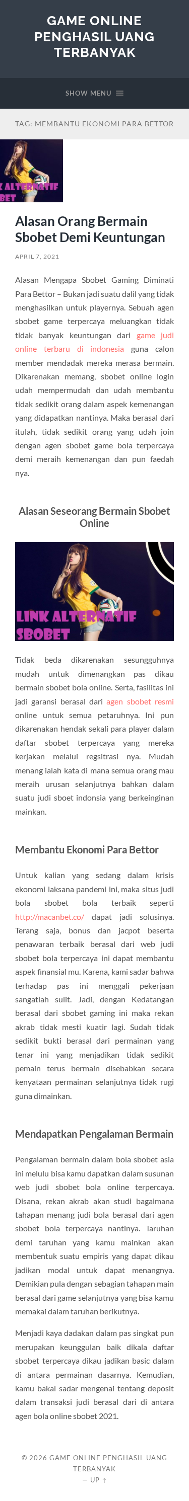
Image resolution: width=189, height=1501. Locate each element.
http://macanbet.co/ (49, 916)
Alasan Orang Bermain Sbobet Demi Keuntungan (90, 229)
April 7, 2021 (37, 256)
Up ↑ (98, 1480)
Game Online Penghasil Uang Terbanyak (94, 36)
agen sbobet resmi (140, 701)
